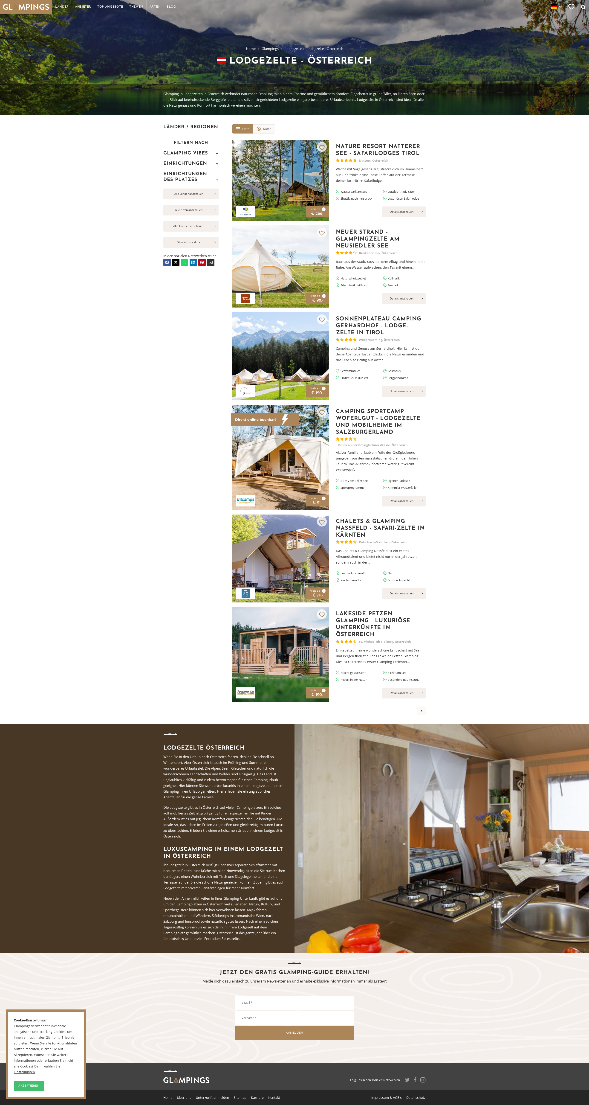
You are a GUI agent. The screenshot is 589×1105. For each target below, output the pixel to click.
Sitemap (240, 1097)
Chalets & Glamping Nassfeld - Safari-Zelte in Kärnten (380, 528)
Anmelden (294, 1033)
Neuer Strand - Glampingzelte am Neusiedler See (368, 239)
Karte (267, 129)
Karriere (257, 1097)
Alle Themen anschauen (188, 226)
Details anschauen (401, 212)
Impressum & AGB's (386, 1097)
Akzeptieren (29, 1086)
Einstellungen (24, 1072)
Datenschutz (416, 1097)
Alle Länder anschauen (188, 194)
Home (251, 48)
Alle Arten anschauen (188, 210)
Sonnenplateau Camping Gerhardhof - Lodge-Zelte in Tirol (378, 326)
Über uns (184, 1097)
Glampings (270, 48)
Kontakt (274, 1097)
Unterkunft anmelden (212, 1097)
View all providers (188, 242)
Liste (245, 129)
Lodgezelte (293, 48)
